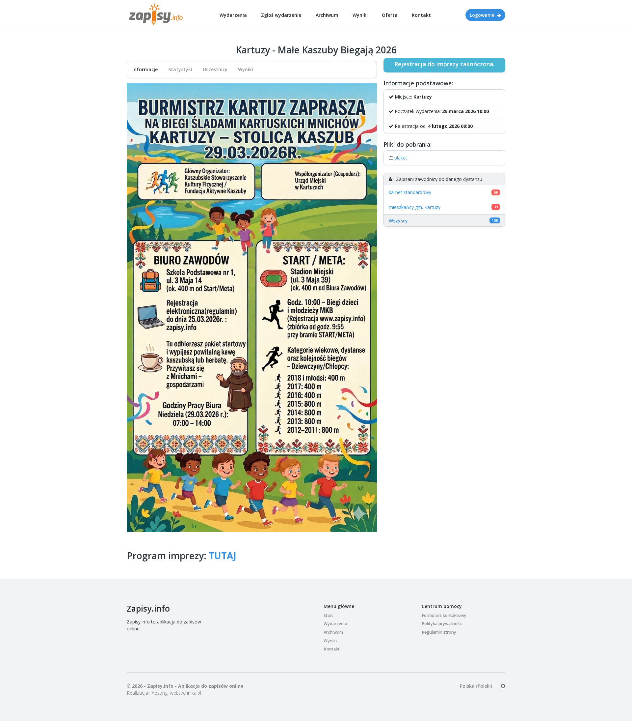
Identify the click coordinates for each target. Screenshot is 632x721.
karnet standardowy (410, 192)
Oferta (390, 15)
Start (328, 615)
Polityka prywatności (442, 623)
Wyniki (360, 15)
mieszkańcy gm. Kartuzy (414, 207)
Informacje (145, 69)
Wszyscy (398, 220)
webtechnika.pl (185, 693)
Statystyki (180, 69)
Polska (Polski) (476, 686)
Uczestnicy (215, 69)
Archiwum (327, 15)
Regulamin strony (439, 632)
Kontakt (421, 15)
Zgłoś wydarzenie (281, 15)
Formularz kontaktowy (444, 615)
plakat (400, 158)
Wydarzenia (233, 15)
